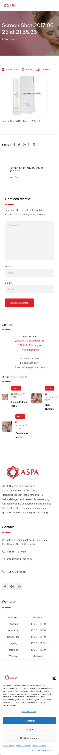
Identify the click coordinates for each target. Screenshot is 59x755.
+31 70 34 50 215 (16, 571)
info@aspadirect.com (33, 367)
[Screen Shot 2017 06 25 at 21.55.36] (25, 93)
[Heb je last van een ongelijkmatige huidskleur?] (5, 397)
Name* (8, 266)
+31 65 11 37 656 (16, 551)
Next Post (14, 177)
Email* (8, 282)
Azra (30, 69)
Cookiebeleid (8, 745)
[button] (54, 677)
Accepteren (29, 720)
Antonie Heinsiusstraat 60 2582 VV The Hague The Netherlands (29, 345)
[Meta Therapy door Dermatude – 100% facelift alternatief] (36, 398)
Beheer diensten (29, 711)
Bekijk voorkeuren (29, 738)
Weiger (29, 729)
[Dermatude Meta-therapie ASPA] (7, 426)
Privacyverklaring (23, 745)
